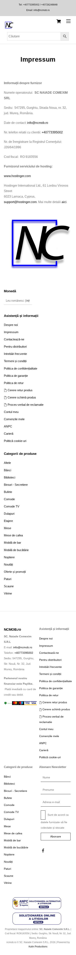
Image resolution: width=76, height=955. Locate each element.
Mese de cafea (13, 535)
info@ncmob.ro (42, 10)
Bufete (8, 492)
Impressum (11, 332)
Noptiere (9, 557)
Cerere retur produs (20, 390)
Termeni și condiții (15, 361)
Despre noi (11, 324)
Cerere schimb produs (21, 397)
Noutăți (8, 564)
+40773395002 (31, 4)
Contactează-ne (14, 339)
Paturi (7, 579)
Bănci (7, 470)
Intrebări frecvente (15, 353)
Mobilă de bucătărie (16, 550)
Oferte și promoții (15, 571)
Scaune (9, 586)
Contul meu (11, 412)
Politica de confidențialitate (20, 368)
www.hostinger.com (17, 176)
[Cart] (59, 21)
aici (64, 202)
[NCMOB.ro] (9, 28)
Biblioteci (9, 477)
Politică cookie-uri (15, 440)
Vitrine (8, 593)
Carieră (8, 433)
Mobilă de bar (12, 542)
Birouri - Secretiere (16, 484)
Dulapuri (9, 513)
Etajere (8, 520)
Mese (7, 528)
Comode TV (11, 506)
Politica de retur (14, 383)
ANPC (8, 426)
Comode (9, 499)
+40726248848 (49, 4)
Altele (7, 462)
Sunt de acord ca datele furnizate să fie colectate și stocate (55, 821)
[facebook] (43, 850)
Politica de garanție (16, 375)
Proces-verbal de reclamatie (25, 404)
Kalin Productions (38, 946)
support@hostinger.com (20, 202)
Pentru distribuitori (15, 346)
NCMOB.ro (12, 629)
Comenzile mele (14, 419)
